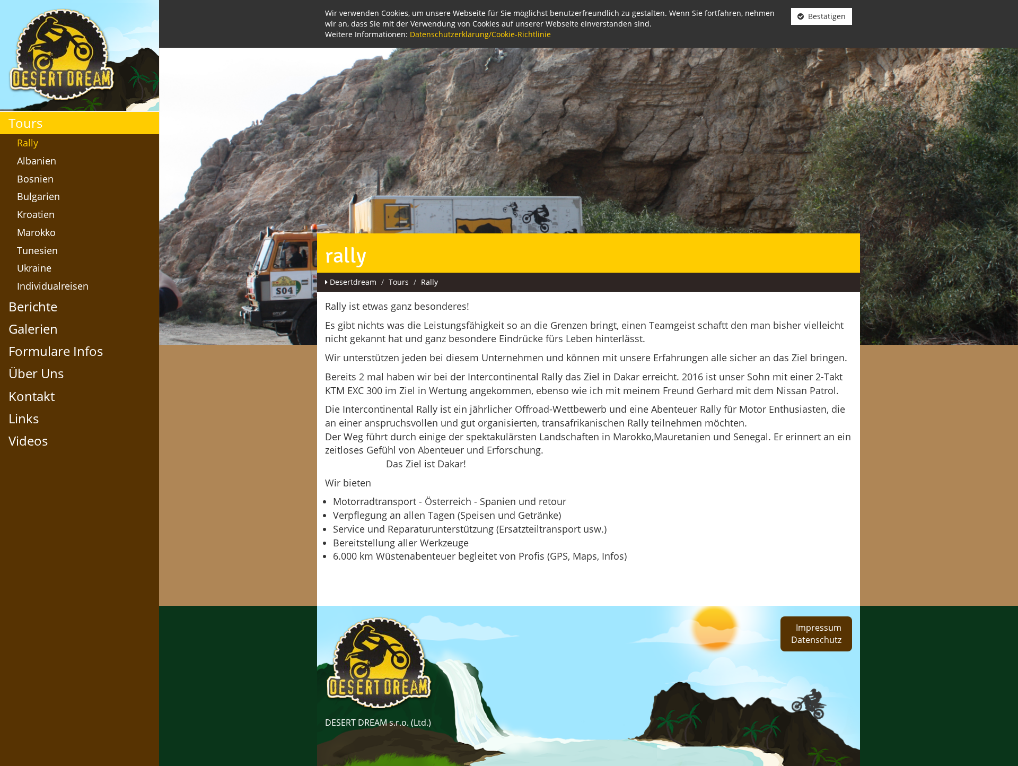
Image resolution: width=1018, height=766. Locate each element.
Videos (28, 440)
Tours (25, 123)
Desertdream (353, 282)
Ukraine (34, 268)
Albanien (36, 160)
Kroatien (36, 214)
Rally (27, 142)
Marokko (36, 232)
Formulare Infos (55, 351)
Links (23, 418)
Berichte (32, 306)
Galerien (33, 328)
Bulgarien (38, 196)
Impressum (818, 627)
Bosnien (35, 178)
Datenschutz (816, 640)
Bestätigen (825, 16)
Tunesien (37, 250)
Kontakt (31, 396)
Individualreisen (53, 286)
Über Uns (36, 373)
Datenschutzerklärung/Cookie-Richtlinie (480, 34)
